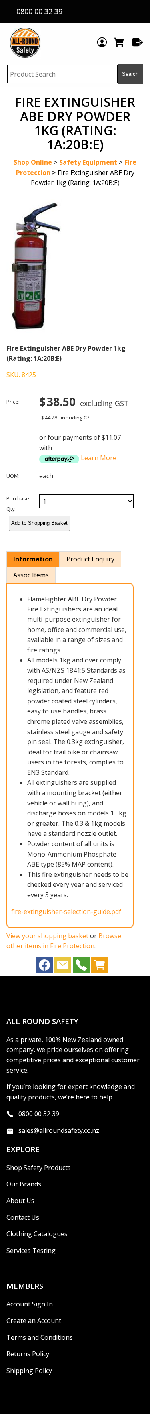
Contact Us (22, 1217)
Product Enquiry (90, 559)
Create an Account (33, 1320)
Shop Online (33, 162)
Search (130, 74)
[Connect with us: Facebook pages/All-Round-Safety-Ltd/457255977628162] (44, 967)
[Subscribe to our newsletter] (62, 967)
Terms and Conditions (39, 1337)
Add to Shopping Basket (39, 523)
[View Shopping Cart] (99, 967)
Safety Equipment (88, 162)
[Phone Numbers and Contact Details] (81, 967)
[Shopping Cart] (120, 42)
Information (33, 559)
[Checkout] (138, 42)
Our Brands (23, 1184)
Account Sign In (29, 1304)
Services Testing (31, 1250)
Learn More (98, 457)
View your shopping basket (47, 936)
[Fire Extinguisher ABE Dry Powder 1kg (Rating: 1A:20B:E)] (35, 331)
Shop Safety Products (38, 1167)
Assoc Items (31, 575)
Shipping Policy (29, 1370)
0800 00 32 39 (38, 1113)
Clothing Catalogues (37, 1233)
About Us (20, 1200)
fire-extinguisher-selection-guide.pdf (66, 911)
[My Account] (102, 42)
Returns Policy (27, 1353)
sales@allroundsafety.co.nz (58, 1130)
